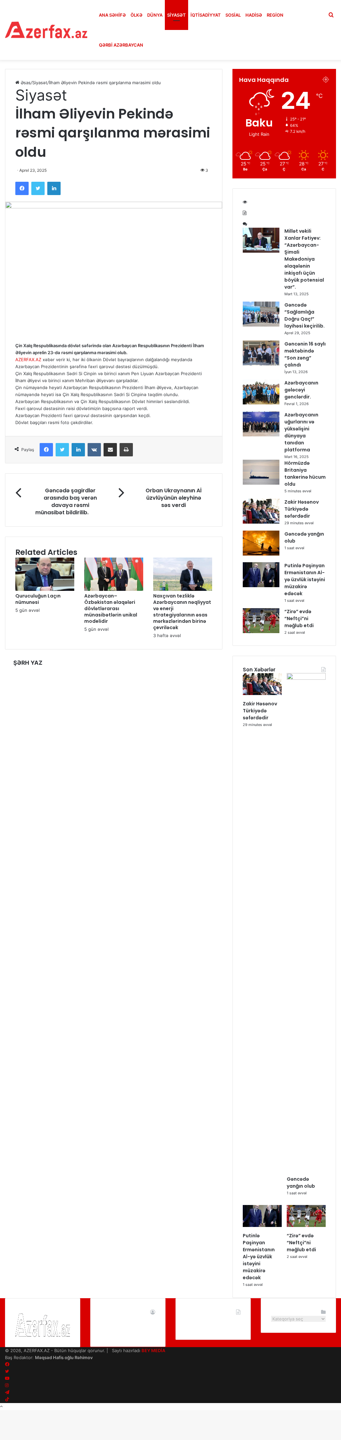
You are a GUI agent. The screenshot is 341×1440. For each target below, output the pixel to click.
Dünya (155, 15)
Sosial (233, 15)
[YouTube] (7, 1378)
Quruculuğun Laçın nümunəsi (38, 599)
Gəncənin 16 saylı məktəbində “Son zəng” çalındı (305, 354)
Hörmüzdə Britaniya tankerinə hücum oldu (305, 473)
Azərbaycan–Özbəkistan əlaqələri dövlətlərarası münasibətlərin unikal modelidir (110, 608)
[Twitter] (38, 188)
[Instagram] (7, 1385)
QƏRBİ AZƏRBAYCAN (121, 45)
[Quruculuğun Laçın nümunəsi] (44, 589)
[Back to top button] (1, 1406)
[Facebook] (22, 188)
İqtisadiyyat (205, 15)
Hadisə (253, 15)
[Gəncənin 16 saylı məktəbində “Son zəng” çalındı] (261, 363)
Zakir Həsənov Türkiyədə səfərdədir (301, 509)
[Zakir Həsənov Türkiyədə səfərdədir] (261, 522)
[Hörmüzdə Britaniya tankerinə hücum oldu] (261, 483)
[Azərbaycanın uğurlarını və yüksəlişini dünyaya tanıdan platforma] (261, 434)
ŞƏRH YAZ (27, 662)
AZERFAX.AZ (28, 359)
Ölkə (137, 15)
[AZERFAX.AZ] (46, 30)
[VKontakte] (94, 449)
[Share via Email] (110, 449)
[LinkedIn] (54, 188)
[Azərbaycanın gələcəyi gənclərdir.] (261, 402)
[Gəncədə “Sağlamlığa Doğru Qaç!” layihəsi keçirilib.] (261, 325)
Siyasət (176, 15)
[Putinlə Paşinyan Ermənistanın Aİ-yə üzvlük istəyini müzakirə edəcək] (261, 585)
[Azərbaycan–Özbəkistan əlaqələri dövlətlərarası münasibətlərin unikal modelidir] (113, 589)
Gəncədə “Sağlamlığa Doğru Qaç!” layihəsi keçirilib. (304, 315)
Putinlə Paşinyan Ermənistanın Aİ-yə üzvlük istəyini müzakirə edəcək (304, 579)
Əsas (25, 82)
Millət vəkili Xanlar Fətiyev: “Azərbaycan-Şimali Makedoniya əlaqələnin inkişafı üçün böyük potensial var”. (304, 259)
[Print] (126, 449)
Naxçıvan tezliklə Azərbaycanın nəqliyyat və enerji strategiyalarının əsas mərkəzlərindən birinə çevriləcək (182, 612)
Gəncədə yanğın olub (301, 1182)
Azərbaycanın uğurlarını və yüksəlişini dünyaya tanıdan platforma (301, 432)
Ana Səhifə (112, 15)
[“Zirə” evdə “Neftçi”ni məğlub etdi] (261, 631)
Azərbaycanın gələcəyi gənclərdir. (301, 389)
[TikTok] (7, 1399)
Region (275, 15)
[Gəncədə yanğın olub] (261, 554)
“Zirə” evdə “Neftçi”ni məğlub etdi (299, 618)
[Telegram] (7, 1392)
